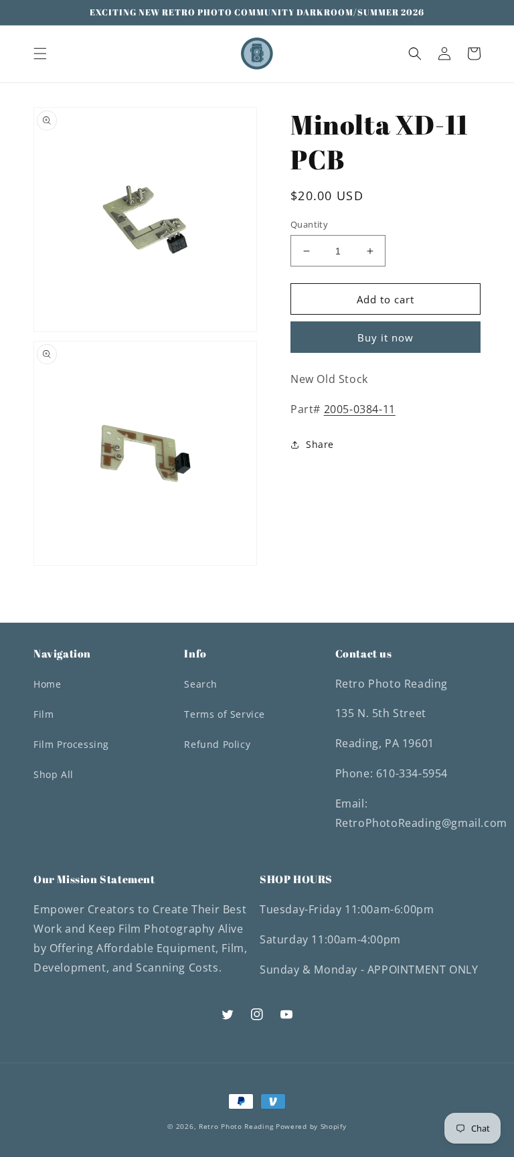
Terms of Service (224, 714)
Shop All (53, 774)
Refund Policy (217, 744)
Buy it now (385, 337)
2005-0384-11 (360, 409)
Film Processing (71, 744)
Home (47, 684)
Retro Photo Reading (236, 1126)
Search (201, 684)
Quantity (309, 224)
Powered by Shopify (311, 1126)
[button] (40, 53)
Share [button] (320, 444)
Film (43, 714)
